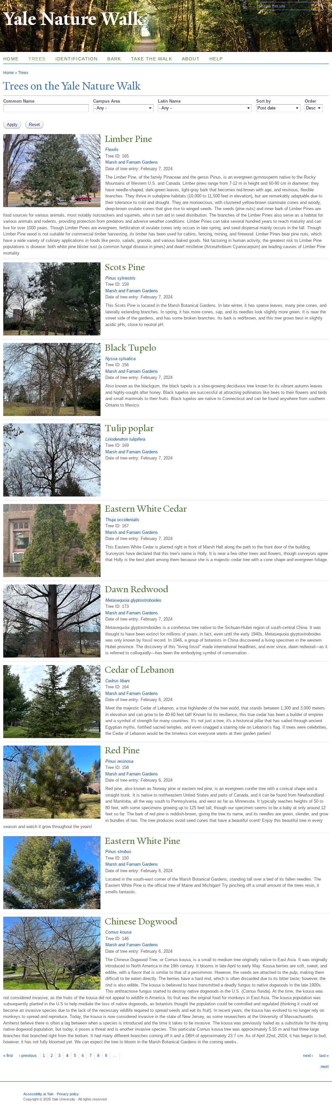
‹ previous (28, 1055)
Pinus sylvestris (120, 278)
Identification (76, 58)
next (325, 1066)
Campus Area (106, 101)
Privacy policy (68, 1094)
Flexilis (112, 149)
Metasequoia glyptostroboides (133, 600)
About (191, 58)
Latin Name (169, 101)
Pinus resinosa (119, 761)
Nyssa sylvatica (120, 358)
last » (324, 1055)
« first (8, 1055)
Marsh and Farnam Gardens (131, 162)
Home (8, 72)
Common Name (18, 101)
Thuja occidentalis (122, 519)
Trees (37, 58)
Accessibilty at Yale (38, 1094)
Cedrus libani (117, 680)
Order (310, 101)
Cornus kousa (118, 932)
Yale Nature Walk (73, 19)
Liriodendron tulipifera (125, 439)
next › (308, 1055)
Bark (114, 58)
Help (216, 58)
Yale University (21, 5)
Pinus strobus (118, 851)
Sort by (263, 101)
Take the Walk (151, 58)
